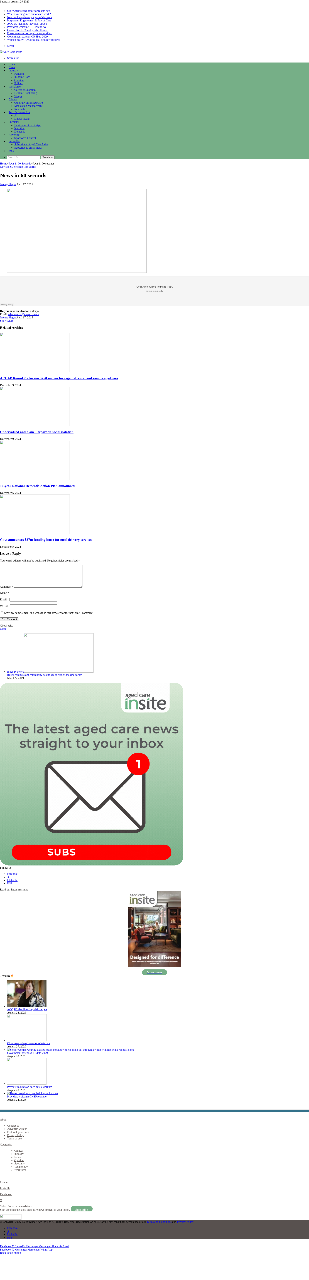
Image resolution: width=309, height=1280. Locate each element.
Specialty (14, 121)
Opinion (19, 80)
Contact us (13, 1125)
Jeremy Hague (8, 184)
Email (4, 599)
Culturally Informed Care (28, 102)
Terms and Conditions (159, 1221)
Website (4, 606)
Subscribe (14, 141)
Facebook (6, 1194)
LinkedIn (5, 1188)
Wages (18, 96)
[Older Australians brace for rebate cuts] (26, 1040)
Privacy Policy (15, 1135)
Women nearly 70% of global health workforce (33, 39)
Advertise (14, 134)
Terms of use (14, 1138)
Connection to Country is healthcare (27, 30)
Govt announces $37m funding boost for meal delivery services (46, 540)
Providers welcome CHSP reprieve (26, 26)
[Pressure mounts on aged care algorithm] (26, 1083)
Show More (6, 320)
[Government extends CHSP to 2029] (70, 1049)
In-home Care (22, 76)
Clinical (13, 99)
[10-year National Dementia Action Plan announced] (35, 478)
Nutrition (19, 128)
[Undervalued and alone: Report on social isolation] (35, 425)
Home (3, 163)
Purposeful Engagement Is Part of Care (29, 20)
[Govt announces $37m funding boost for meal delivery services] (35, 532)
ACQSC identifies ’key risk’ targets (27, 23)
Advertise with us (17, 1128)
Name (4, 592)
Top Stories (29, 166)
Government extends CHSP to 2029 (27, 36)
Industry (13, 70)
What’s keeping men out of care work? (29, 14)
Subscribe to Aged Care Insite (31, 144)
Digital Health (22, 118)
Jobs (11, 150)
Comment (6, 586)
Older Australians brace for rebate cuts (28, 10)
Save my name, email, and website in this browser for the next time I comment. (48, 612)
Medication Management (28, 105)
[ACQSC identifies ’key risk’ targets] (26, 1006)
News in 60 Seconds (19, 163)
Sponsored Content (25, 137)
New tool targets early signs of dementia (29, 17)
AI (15, 115)
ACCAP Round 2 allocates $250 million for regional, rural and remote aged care (59, 378)
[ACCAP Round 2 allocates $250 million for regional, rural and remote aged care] (35, 371)
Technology (21, 1166)
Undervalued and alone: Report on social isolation (36, 432)
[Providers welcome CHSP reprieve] (32, 1093)
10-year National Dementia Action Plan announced (37, 486)
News (12, 67)
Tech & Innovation (19, 112)
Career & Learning (25, 89)
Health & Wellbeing (25, 92)
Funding (19, 73)
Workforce (15, 86)
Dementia (19, 131)
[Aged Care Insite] (11, 51)
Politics (18, 83)
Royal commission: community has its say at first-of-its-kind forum (44, 674)
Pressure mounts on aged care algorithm (29, 33)
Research (19, 109)
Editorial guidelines (18, 1132)
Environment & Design (27, 125)
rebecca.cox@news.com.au (23, 314)
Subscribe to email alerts (28, 147)
